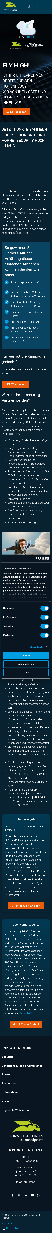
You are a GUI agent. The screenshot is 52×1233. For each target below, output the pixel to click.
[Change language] (32, 7)
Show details (36, 647)
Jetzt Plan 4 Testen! (26, 1024)
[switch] (44, 617)
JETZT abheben (16, 111)
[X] (19, 1195)
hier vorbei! (25, 1013)
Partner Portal (13, 1228)
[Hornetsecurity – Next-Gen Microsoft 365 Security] (10, 7)
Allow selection (26, 664)
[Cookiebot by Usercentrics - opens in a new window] (37, 558)
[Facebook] (13, 1195)
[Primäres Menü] (45, 6)
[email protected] (26, 1171)
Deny (26, 672)
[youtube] (32, 1195)
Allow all (26, 655)
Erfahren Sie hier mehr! (26, 905)
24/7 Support (9, 1223)
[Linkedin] (26, 1195)
